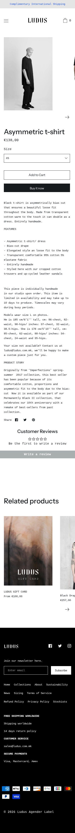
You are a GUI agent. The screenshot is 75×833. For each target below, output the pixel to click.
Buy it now (37, 188)
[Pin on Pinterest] (33, 420)
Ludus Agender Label (35, 812)
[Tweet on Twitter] (25, 420)
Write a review (37, 454)
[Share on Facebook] (16, 420)
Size (8, 149)
